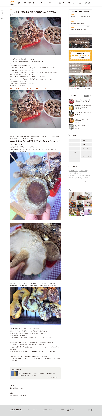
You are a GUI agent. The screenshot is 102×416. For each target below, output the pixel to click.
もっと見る (87, 32)
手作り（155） (72, 173)
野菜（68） (78, 177)
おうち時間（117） (81, 173)
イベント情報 (57, 3)
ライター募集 (66, 3)
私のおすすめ (47, 3)
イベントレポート (87, 156)
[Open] (72, 196)
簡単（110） (82, 175)
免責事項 (45, 410)
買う (71, 144)
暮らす (19, 3)
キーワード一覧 (88, 181)
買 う (29, 3)
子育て (40, 3)
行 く (34, 3)
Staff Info (85, 152)
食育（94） (88, 175)
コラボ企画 (73, 152)
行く (84, 144)
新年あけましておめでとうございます (79, 29)
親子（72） (71, 177)
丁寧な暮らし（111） (73, 175)
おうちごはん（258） (73, 170)
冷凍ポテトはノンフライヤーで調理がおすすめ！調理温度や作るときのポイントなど (83, 107)
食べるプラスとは (77, 3)
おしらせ (72, 160)
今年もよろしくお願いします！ (78, 23)
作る (84, 140)
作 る (25, 3)
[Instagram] (75, 199)
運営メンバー (38, 410)
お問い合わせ (72, 410)
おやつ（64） (84, 177)
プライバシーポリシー (54, 410)
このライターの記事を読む (53, 377)
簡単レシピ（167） (83, 170)
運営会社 (63, 410)
